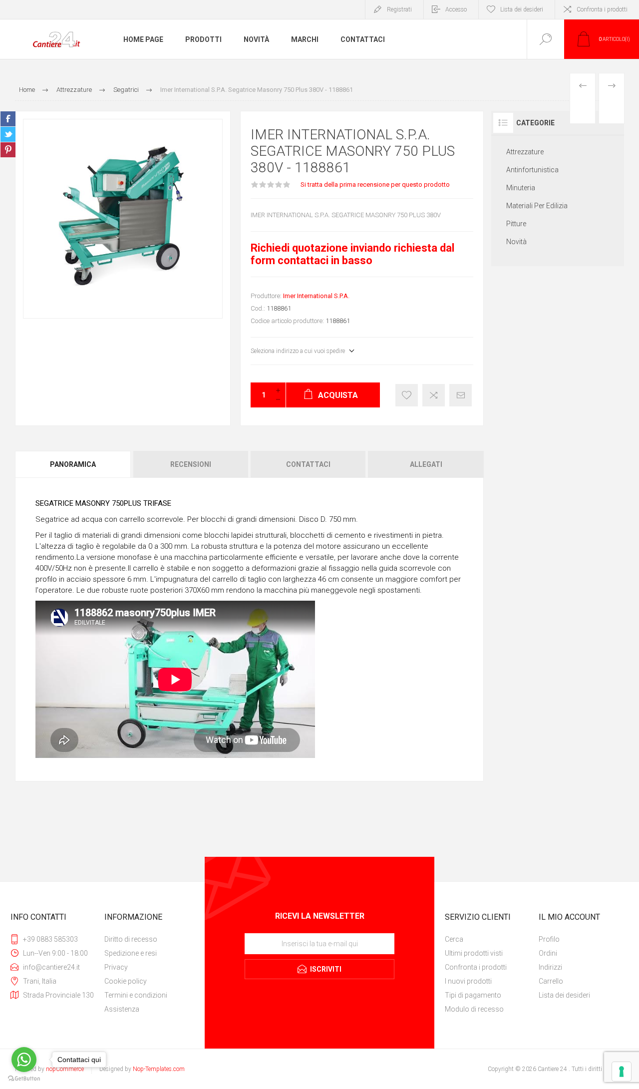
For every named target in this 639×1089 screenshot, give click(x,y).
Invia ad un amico (460, 395)
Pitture (516, 224)
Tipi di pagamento (473, 995)
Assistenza (121, 1009)
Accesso (456, 9)
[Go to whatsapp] (23, 1059)
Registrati (399, 9)
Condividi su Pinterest (7, 149)
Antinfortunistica (532, 170)
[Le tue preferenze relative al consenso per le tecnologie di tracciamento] (621, 1071)
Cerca (454, 939)
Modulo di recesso (474, 1009)
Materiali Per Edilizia (537, 206)
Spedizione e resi (130, 953)
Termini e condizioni (135, 995)
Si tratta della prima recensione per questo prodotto (375, 184)
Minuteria (520, 188)
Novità (516, 242)
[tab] (73, 464)
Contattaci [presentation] (308, 464)
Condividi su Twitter (7, 134)
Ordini (548, 953)
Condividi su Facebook (7, 118)
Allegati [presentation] (426, 464)
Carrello (551, 981)
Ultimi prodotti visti (474, 953)
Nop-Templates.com (159, 1069)
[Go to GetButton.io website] (24, 1079)
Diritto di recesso (130, 939)
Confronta (433, 395)
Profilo (549, 939)
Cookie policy (125, 981)
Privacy (116, 967)
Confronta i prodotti (602, 9)
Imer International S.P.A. (316, 296)
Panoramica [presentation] (73, 464)
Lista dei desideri (564, 995)
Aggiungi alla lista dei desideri (406, 395)
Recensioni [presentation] (190, 464)
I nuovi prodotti (468, 981)
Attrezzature (525, 152)
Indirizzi (550, 967)
